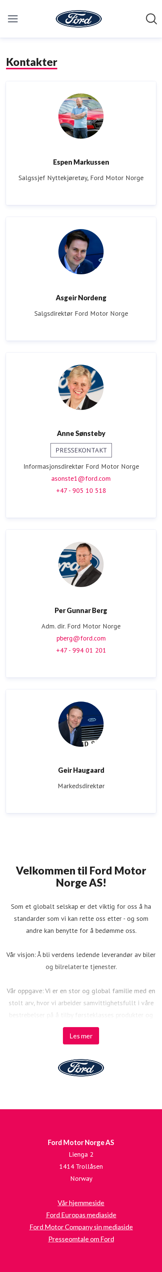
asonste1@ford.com (81, 478)
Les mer (81, 1036)
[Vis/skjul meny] (13, 18)
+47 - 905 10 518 (81, 490)
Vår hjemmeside (81, 1203)
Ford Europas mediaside (81, 1215)
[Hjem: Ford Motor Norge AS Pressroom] (78, 19)
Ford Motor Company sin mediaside (81, 1227)
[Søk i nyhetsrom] (151, 19)
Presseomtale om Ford (81, 1239)
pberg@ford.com (81, 638)
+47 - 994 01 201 (81, 650)
